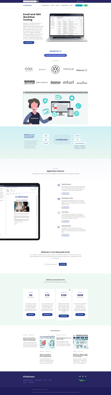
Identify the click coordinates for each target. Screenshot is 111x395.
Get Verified (30, 314)
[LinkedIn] (82, 376)
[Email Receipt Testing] (58, 200)
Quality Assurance (66, 184)
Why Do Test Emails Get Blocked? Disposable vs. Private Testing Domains (45, 355)
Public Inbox (81, 1)
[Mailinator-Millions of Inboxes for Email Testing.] (27, 5)
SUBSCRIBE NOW (63, 316)
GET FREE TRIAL (28, 42)
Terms (45, 380)
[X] (80, 376)
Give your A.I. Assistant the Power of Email (55, 55)
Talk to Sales (80, 314)
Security (25, 382)
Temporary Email (38, 380)
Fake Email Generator (28, 380)
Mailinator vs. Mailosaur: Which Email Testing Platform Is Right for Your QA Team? (80, 355)
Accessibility (31, 382)
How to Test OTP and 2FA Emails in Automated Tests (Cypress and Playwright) (29, 339)
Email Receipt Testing (67, 198)
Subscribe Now (47, 314)
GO (37, 1)
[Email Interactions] (58, 227)
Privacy (50, 380)
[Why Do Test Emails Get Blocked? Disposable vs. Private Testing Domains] (47, 341)
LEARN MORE (65, 193)
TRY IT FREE (62, 264)
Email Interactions (66, 226)
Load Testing (65, 212)
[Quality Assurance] (58, 186)
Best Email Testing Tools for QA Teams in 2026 (63, 338)
